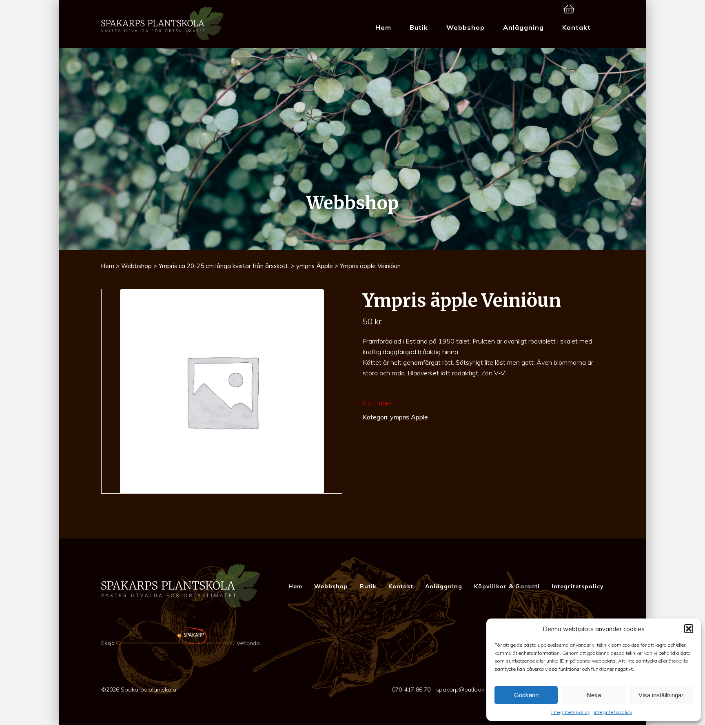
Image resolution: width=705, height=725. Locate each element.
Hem (383, 27)
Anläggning (523, 27)
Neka (594, 695)
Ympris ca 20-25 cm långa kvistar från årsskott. (224, 266)
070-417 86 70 (411, 689)
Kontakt (576, 27)
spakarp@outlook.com (466, 689)
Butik (419, 27)
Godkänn (526, 695)
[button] (689, 629)
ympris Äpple (314, 266)
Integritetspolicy (570, 712)
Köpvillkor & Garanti (507, 586)
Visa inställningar (660, 695)
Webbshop (465, 27)
